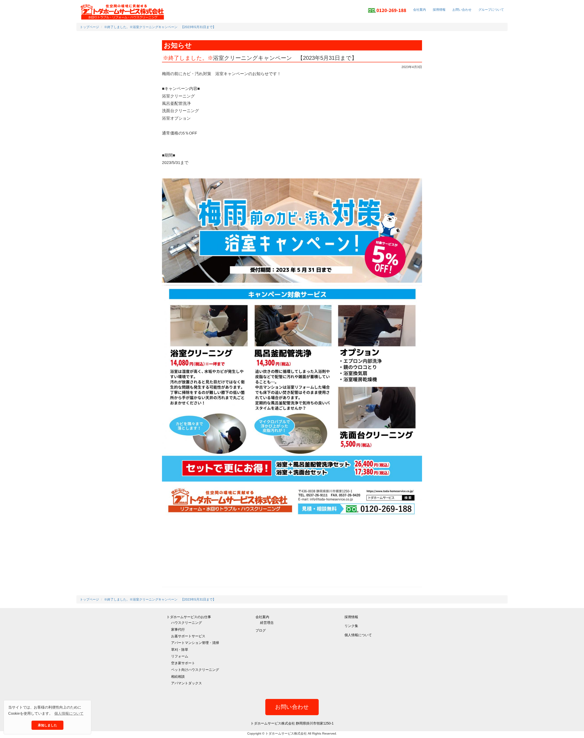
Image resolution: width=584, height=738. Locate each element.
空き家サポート (183, 663)
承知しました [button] (47, 725)
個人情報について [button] (68, 713)
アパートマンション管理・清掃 (195, 643)
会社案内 (419, 9)
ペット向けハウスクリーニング (195, 670)
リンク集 (351, 626)
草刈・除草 (179, 649)
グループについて (491, 9)
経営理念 (267, 623)
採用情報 (439, 9)
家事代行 (178, 629)
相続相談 (178, 676)
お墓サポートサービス (188, 636)
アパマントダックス (186, 683)
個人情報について (358, 635)
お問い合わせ (462, 9)
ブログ (261, 630)
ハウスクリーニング (186, 623)
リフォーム (179, 656)
